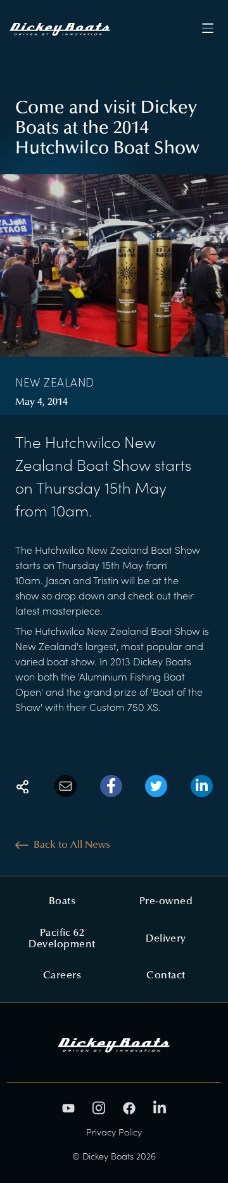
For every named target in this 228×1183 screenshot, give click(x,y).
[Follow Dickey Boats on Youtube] (68, 1108)
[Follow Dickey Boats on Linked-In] (159, 1108)
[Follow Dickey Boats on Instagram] (99, 1108)
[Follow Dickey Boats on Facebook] (129, 1108)
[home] (63, 28)
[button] (208, 28)
